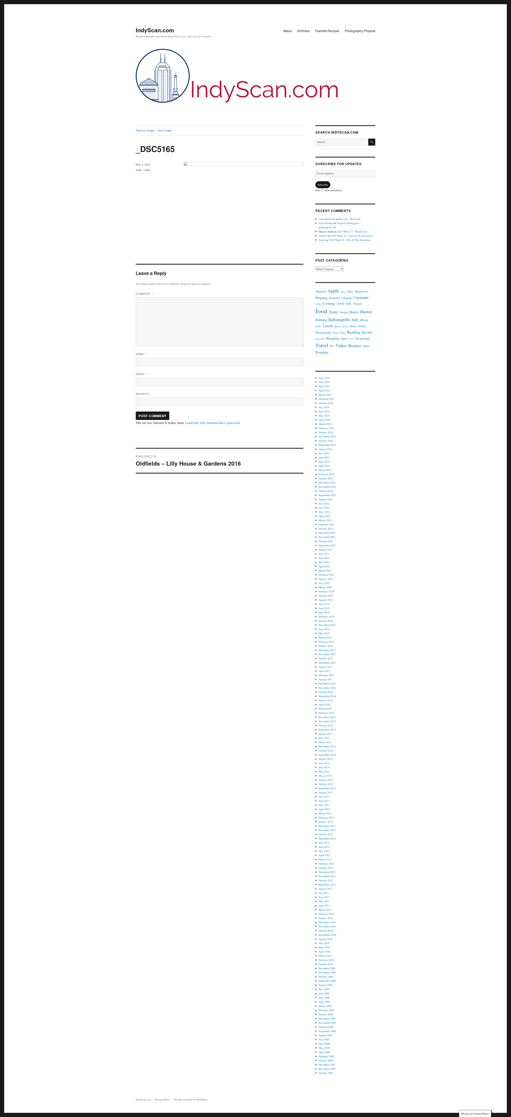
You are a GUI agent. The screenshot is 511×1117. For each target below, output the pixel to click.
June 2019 (324, 608)
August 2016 (326, 700)
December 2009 (327, 968)
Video (341, 345)
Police (342, 332)
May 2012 (324, 851)
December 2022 (327, 482)
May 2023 (324, 461)
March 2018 (325, 637)
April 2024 (324, 420)
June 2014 (324, 767)
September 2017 (327, 662)
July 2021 (324, 554)
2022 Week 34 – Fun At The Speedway (352, 235)
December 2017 (327, 650)
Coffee (318, 303)
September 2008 (327, 1031)
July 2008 (324, 1039)
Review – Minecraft (349, 219)
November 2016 (327, 688)
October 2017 (326, 658)
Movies (345, 326)
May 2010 (324, 947)
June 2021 (324, 558)
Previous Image (145, 130)
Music (353, 326)
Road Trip (319, 338)
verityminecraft (327, 219)
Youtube (321, 352)
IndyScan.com (155, 30)
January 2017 (326, 679)
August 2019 (326, 600)
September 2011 (327, 884)
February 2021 (326, 574)
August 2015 (326, 734)
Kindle (318, 326)
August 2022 (326, 499)
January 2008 (326, 1060)
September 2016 (327, 696)
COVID (340, 303)
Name (141, 354)
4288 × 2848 (143, 170)
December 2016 (327, 683)
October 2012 (326, 834)
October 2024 (326, 403)
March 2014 (325, 775)
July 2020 (324, 583)
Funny (333, 311)
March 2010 (325, 955)
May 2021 (324, 562)
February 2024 (326, 428)
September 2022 (327, 495)
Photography (323, 332)
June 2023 (324, 457)
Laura (322, 240)
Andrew (323, 235)
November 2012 (327, 830)
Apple (333, 291)
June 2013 (324, 801)
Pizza (335, 332)
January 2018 (326, 646)
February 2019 (326, 616)
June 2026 (324, 378)
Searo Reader (326, 223)
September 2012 (327, 838)
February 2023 (326, 474)
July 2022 (324, 503)
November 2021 (327, 537)
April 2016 (324, 704)
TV (332, 346)
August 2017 (326, 667)
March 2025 (325, 394)
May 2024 (324, 415)
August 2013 (326, 792)
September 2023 (327, 445)
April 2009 (324, 1002)
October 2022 (326, 491)
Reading (353, 332)
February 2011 (326, 914)
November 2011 (327, 876)
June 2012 (324, 847)
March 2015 (325, 742)
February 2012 (326, 863)
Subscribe (323, 184)
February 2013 (326, 817)
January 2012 (326, 868)
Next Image (165, 130)
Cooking (329, 303)
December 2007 (327, 1064)
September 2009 (327, 981)
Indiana (321, 319)
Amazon (320, 291)
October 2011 (326, 880)
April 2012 (324, 855)
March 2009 (325, 1006)
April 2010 (324, 951)
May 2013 (324, 805)
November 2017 (327, 654)
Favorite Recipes (327, 31)
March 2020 (325, 587)
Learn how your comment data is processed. (212, 423)
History (353, 312)
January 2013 (326, 821)
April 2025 (324, 390)
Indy (355, 319)
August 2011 (326, 888)
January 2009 (326, 1014)
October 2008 (326, 1027)
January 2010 (326, 964)
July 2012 (324, 842)
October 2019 (326, 595)
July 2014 (324, 763)
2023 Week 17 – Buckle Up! (352, 231)
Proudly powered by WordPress (191, 1099)
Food (321, 311)
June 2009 (324, 993)
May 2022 (324, 512)
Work (366, 346)
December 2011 (327, 872)
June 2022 (324, 507)
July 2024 (324, 407)
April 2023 (324, 466)
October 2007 (326, 1073)
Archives (303, 31)
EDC (349, 303)
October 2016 (326, 692)
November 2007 (327, 1069)
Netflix (362, 326)
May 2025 (324, 386)
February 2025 (326, 399)
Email (141, 374)
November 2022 (327, 487)
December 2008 (327, 1018)
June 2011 (324, 897)
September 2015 (327, 729)
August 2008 (326, 1035)
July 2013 (324, 796)
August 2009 (326, 985)
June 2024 (324, 411)
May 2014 (324, 771)
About (287, 31)
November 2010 (327, 926)
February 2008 (326, 1056)
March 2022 (325, 520)
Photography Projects (360, 31)
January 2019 (326, 621)
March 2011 (325, 909)
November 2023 (327, 436)
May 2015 (324, 738)
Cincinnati (360, 297)
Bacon (343, 291)
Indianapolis (339, 319)
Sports (344, 338)
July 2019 (324, 604)
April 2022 (324, 516)
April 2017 (324, 671)
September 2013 (327, 788)
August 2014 (326, 759)
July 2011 (324, 893)
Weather (354, 345)
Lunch (328, 325)
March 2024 (325, 424)
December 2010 (327, 922)
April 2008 (324, 1052)
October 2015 (326, 725)
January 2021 (326, 579)
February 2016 (326, 713)
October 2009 (326, 976)
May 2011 (324, 901)
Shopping (332, 338)
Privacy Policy (162, 1099)
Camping (346, 298)
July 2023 (324, 453)
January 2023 (326, 478)
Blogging (321, 298)
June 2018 (324, 629)
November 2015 (327, 721)
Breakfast (334, 298)
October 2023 (326, 440)
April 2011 (324, 905)
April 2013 (324, 809)
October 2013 (326, 784)
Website (142, 394)
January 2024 (326, 432)
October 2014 (326, 750)
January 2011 (326, 918)
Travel (321, 345)
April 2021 (324, 566)
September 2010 (327, 935)
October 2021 (326, 541)
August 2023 (326, 449)
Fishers (357, 303)
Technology (363, 338)
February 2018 (326, 641)
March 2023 (325, 470)
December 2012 (327, 826)
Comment (144, 294)
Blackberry (361, 291)
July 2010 (324, 943)
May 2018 (324, 633)
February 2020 (326, 591)
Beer (350, 291)
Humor (366, 311)
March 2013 (325, 813)
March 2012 (325, 859)
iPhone (364, 320)
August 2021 (326, 549)
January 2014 (326, 780)
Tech (352, 338)
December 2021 (327, 533)
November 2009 (327, 972)
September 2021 (327, 545)
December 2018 (327, 625)
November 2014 (327, 746)
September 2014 (327, 754)
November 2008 (327, 1022)
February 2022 (326, 524)
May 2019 (324, 612)
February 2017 (326, 675)
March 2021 (325, 570)
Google (344, 312)
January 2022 (326, 528)
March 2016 (325, 708)
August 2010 (326, 939)
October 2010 (326, 930)
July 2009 (324, 989)
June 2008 (324, 1043)
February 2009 (326, 1010)
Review (367, 332)
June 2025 (324, 382)
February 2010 (326, 960)
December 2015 (327, 717)
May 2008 (324, 1048)
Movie (337, 326)
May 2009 (324, 997)
